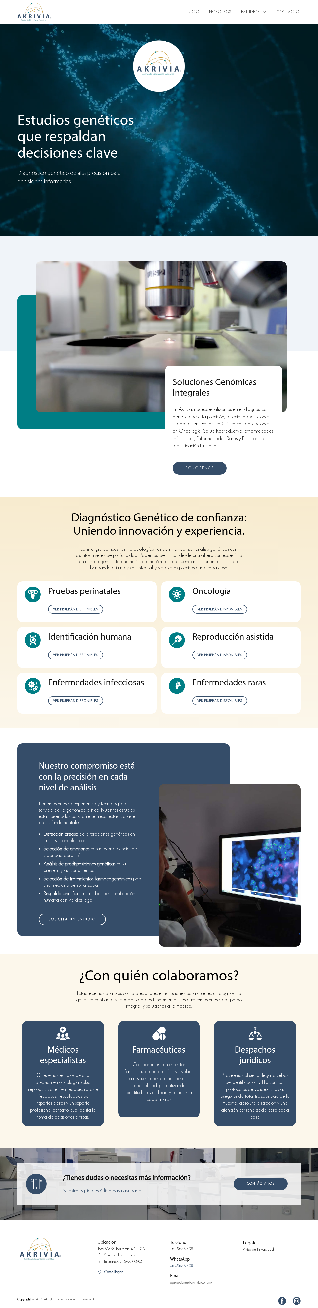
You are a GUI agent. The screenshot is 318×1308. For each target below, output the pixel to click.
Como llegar (113, 1272)
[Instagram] (297, 1301)
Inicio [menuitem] (193, 12)
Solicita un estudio (72, 919)
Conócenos (199, 468)
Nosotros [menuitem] (220, 12)
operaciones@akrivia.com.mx (191, 1282)
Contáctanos (260, 1183)
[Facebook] (282, 1301)
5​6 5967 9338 (181, 1249)
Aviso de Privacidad (258, 1249)
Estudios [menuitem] (250, 12)
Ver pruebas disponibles (75, 609)
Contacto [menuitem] (287, 12)
